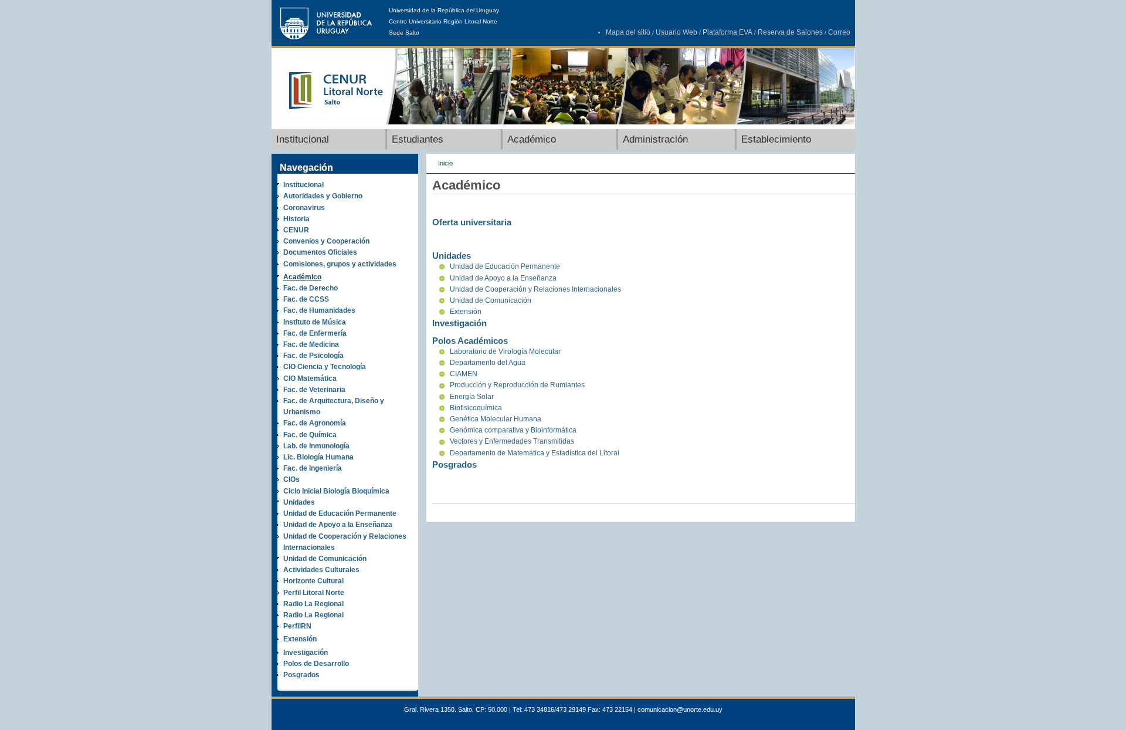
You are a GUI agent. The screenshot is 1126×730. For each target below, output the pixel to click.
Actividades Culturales (321, 570)
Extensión (300, 639)
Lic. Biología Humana (318, 457)
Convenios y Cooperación (326, 241)
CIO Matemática (310, 378)
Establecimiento (776, 139)
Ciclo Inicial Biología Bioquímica (336, 491)
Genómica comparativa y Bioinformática (513, 430)
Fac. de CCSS (306, 299)
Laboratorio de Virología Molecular (505, 351)
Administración (655, 139)
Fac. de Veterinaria (314, 390)
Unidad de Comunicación (325, 559)
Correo (839, 32)
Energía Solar (472, 397)
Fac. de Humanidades (319, 310)
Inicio (445, 163)
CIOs (291, 479)
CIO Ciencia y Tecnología (324, 367)
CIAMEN (463, 374)
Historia (296, 219)
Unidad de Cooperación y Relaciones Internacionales (535, 289)
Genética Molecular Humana (495, 419)
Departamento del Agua (487, 363)
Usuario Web (676, 32)
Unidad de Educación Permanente (339, 513)
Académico (531, 139)
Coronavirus (304, 208)
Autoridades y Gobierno (322, 196)
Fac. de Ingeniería (312, 468)
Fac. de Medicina (311, 344)
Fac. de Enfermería (315, 333)
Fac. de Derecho (310, 288)
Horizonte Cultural (313, 581)
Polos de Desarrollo (316, 664)
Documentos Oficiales (320, 252)
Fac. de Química (310, 435)
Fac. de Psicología (313, 356)
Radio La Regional (313, 604)
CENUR (296, 230)
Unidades (299, 502)
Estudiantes (417, 139)
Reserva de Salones (790, 32)
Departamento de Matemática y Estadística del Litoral (534, 453)
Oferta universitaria (471, 222)
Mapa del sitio (628, 32)
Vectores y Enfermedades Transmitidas (512, 441)
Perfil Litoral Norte (313, 593)
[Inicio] (337, 115)
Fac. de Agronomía (314, 423)
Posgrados (301, 675)
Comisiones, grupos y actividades (339, 264)
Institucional (302, 139)
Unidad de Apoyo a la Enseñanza (337, 525)
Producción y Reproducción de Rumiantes (517, 385)
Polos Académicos (470, 341)
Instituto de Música (314, 322)
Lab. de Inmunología (316, 446)
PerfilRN (297, 626)
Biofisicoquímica (476, 408)
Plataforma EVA (727, 32)
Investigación (305, 652)
